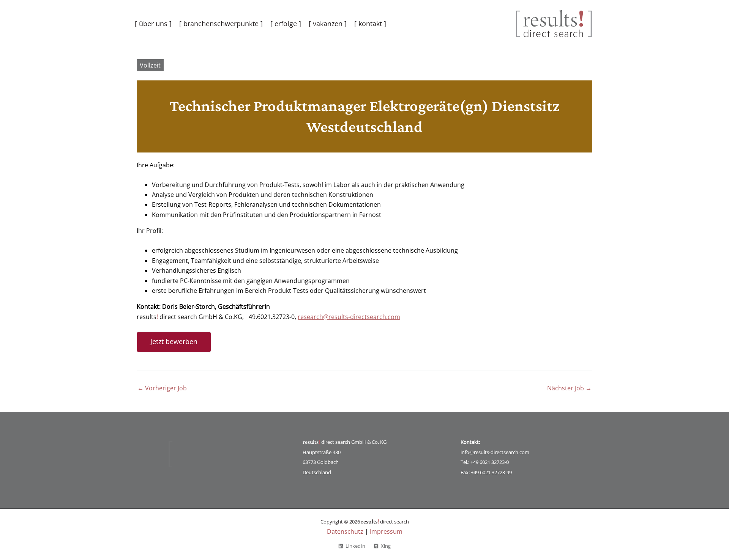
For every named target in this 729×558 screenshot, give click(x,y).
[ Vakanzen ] (328, 23)
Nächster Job (569, 388)
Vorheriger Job (162, 388)
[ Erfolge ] (285, 23)
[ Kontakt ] (370, 23)
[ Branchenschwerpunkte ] (221, 23)
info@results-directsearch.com (495, 452)
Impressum (386, 531)
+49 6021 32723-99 (491, 472)
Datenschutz (345, 531)
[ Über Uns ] (153, 23)
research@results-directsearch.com (349, 317)
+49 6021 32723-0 (489, 462)
